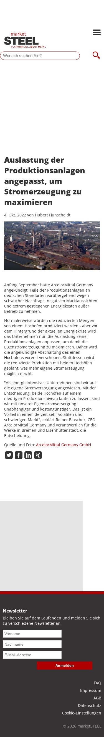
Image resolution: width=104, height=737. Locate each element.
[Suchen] (96, 56)
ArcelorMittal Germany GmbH (63, 444)
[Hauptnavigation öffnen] (96, 33)
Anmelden (64, 665)
